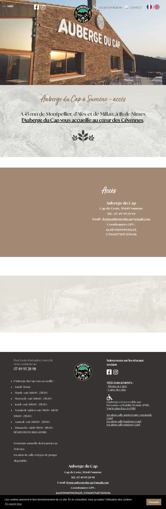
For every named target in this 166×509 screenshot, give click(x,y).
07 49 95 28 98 (86, 477)
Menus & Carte (117, 386)
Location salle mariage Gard (123, 424)
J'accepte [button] (154, 502)
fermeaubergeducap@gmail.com (126, 219)
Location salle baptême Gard (124, 421)
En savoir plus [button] (13, 504)
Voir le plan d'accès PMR (121, 408)
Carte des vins (117, 389)
